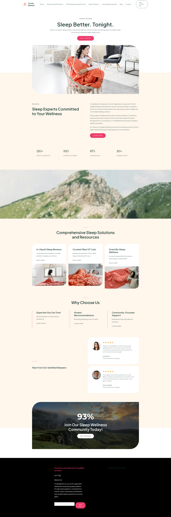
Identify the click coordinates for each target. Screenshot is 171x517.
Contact (128, 4)
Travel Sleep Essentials (109, 4)
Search (56, 501)
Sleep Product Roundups (55, 4)
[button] (142, 4)
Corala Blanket (31, 4)
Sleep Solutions (94, 4)
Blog (121, 4)
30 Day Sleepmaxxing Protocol (76, 4)
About (42, 4)
